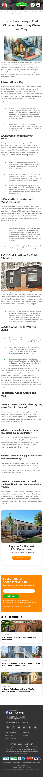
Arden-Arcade (16, 747)
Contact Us (21, 558)
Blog (8, 12)
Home (2, 12)
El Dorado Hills (30, 747)
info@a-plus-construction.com (19, 722)
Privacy (13, 738)
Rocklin (21, 751)
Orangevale (14, 751)
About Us (26, 732)
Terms (28, 606)
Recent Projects (10, 735)
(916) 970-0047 (16, 713)
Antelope (8, 747)
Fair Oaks (15, 749)
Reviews (25, 735)
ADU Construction (11, 732)
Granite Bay (26, 749)
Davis (23, 747)
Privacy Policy (23, 606)
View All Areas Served (21, 753)
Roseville (27, 751)
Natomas (8, 751)
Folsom (20, 749)
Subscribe (11, 596)
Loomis (33, 749)
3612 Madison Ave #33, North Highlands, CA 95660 (18, 717)
